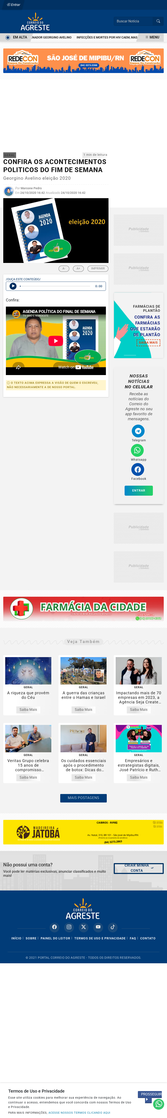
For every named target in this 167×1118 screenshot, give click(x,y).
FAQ (133, 938)
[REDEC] (83, 60)
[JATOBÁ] (83, 832)
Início (16, 938)
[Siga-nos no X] (84, 927)
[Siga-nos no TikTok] (113, 927)
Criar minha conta (137, 868)
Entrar (15, 5)
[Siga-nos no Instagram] (69, 927)
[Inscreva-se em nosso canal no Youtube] (98, 927)
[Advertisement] (83, 112)
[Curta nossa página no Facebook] (54, 927)
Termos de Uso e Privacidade (100, 938)
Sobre (31, 938)
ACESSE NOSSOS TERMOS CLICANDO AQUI (79, 1112)
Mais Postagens (83, 798)
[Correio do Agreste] (35, 21)
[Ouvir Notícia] (13, 286)
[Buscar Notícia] (158, 21)
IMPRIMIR (98, 268)
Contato (148, 938)
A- (63, 268)
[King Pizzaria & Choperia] (139, 230)
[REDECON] (83, 609)
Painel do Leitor (55, 938)
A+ (78, 268)
